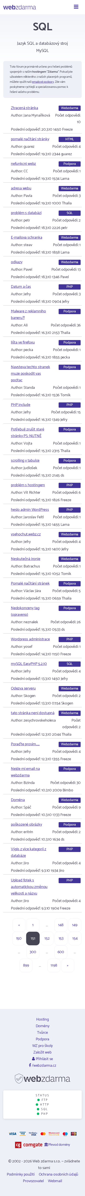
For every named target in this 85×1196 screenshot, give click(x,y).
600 (61, 952)
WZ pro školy (42, 1046)
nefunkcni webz (23, 163)
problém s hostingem (28, 485)
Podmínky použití (21, 1174)
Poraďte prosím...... (25, 744)
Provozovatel (33, 1181)
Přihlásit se (44, 1059)
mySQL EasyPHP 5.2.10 (29, 664)
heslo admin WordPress (30, 509)
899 (26, 965)
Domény (42, 1026)
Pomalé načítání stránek (30, 583)
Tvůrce (42, 1032)
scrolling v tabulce (25, 460)
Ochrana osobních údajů (58, 1174)
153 (61, 938)
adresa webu (21, 188)
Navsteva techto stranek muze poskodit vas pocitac (30, 374)
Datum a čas (21, 286)
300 (33, 952)
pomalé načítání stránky (30, 139)
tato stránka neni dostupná (32, 713)
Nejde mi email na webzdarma (25, 772)
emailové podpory (43, 82)
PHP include (20, 405)
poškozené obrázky (26, 824)
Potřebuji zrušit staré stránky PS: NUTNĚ (27, 432)
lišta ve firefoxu (23, 342)
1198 (54, 965)
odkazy (16, 262)
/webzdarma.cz (43, 1065)
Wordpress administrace (30, 639)
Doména (18, 800)
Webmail (55, 1181)
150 (19, 938)
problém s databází (26, 213)
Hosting (42, 1019)
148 (60, 925)
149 (74, 925)
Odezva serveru (23, 688)
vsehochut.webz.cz (26, 534)
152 (46, 938)
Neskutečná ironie (25, 559)
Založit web (42, 1052)
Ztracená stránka (24, 108)
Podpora (42, 1039)
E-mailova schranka (26, 237)
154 (74, 938)
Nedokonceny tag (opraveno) (25, 611)
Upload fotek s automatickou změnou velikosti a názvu (29, 887)
